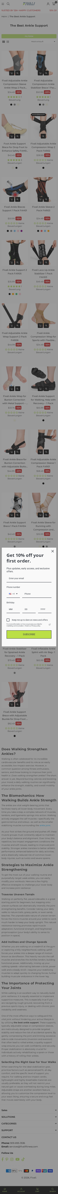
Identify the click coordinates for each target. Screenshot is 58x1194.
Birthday (10, 602)
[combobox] (13, 594)
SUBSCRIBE (29, 634)
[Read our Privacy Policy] (49, 624)
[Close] (52, 551)
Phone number (13, 587)
